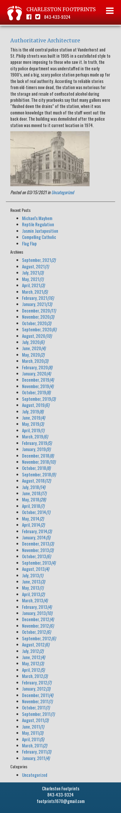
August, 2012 (35, 644)
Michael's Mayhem (37, 218)
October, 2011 (36, 707)
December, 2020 (39, 310)
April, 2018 (33, 506)
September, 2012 (39, 638)
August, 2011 (35, 720)
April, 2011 (33, 739)
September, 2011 (38, 714)
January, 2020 (36, 373)
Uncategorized (62, 192)
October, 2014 (36, 512)
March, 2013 (35, 600)
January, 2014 (36, 537)
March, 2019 (35, 436)
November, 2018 (39, 461)
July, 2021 (32, 272)
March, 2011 (34, 745)
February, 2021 (38, 298)
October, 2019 (36, 392)
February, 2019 (37, 443)
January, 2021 (37, 304)
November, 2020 (38, 316)
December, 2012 (38, 619)
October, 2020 (36, 323)
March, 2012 (35, 676)
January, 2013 (37, 613)
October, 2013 (36, 556)
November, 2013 (37, 550)
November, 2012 (38, 625)
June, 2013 (33, 581)
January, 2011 (36, 758)
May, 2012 (33, 663)
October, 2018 (36, 468)
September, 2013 (39, 562)
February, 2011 (36, 751)
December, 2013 (38, 543)
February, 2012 (36, 682)
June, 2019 (33, 417)
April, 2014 (33, 524)
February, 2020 (37, 367)
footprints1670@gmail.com (61, 801)
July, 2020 (33, 342)
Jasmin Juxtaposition (40, 230)
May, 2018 (34, 499)
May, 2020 (33, 354)
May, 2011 (32, 732)
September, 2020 (39, 329)
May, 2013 (32, 587)
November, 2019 (37, 386)
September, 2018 (39, 474)
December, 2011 (37, 695)
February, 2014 (37, 531)
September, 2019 (39, 398)
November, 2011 (37, 701)
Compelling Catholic (39, 237)
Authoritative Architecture (45, 40)
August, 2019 (35, 405)
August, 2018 (36, 480)
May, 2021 (32, 279)
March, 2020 (35, 361)
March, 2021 (35, 291)
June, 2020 (34, 348)
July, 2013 (32, 575)
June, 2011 (33, 726)
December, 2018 (38, 455)
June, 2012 (33, 657)
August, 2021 (35, 266)
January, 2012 (36, 688)
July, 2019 (32, 411)
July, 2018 (33, 487)
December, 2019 (38, 379)
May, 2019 (33, 423)
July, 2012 (32, 651)
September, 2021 (39, 260)
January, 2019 (36, 449)
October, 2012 (36, 632)
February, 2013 (37, 606)
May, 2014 (33, 518)
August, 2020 (37, 335)
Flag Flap (29, 243)
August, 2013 (35, 569)
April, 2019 (33, 430)
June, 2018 (34, 493)
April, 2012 (33, 669)
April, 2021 (33, 285)
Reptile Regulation (38, 224)
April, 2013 (33, 594)
